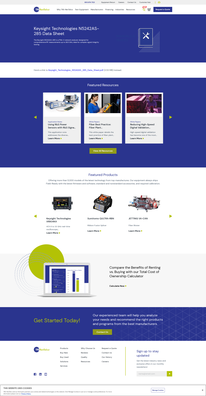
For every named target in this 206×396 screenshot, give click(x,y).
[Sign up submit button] (169, 373)
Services (63, 366)
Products (64, 348)
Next (170, 117)
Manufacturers (97, 9)
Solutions (64, 361)
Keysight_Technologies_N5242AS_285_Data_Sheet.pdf (75, 70)
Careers (121, 2)
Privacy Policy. (26, 394)
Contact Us (132, 2)
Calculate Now (116, 286)
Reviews (84, 352)
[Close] (202, 390)
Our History (107, 357)
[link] (62, 118)
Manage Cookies (158, 390)
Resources (130, 9)
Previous (35, 117)
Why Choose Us (88, 348)
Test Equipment (82, 9)
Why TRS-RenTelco (65, 9)
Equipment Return (108, 2)
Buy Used (64, 357)
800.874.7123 (90, 2)
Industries (119, 9)
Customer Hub (144, 2)
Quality (84, 357)
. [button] (62, 118)
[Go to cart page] (149, 9)
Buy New (64, 352)
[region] (103, 390)
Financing (109, 9)
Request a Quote (109, 348)
